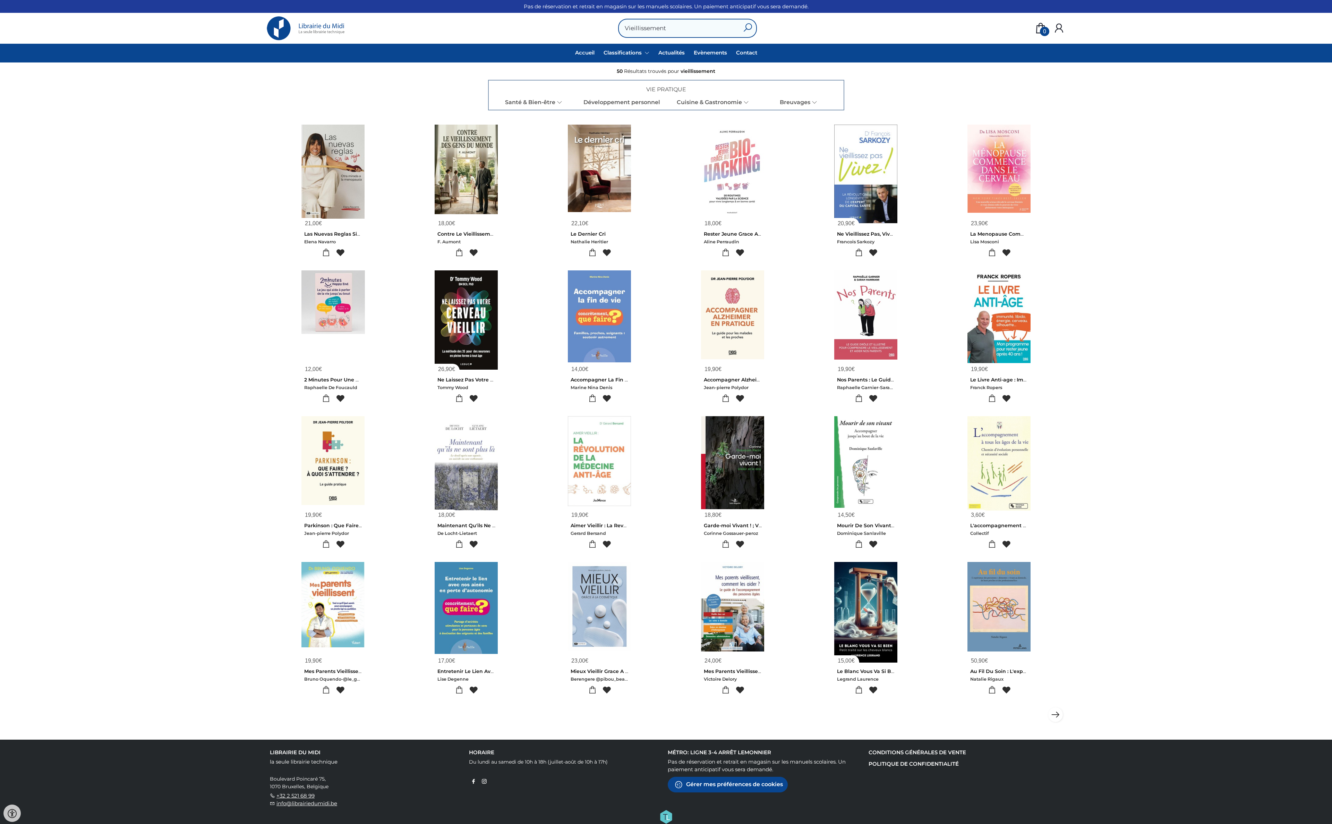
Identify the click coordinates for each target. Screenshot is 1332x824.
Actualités (671, 52)
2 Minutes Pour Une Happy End (344, 380)
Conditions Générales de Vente (917, 752)
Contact (746, 52)
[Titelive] (666, 816)
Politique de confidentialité (914, 763)
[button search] (747, 28)
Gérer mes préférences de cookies (734, 784)
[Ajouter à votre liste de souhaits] (340, 252)
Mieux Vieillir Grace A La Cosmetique (617, 671)
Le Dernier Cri (588, 234)
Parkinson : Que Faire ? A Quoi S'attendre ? (358, 525)
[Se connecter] (1059, 28)
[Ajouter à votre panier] (325, 252)
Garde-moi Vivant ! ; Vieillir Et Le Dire (750, 525)
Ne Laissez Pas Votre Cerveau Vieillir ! (484, 380)
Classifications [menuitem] (623, 52)
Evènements (710, 52)
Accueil (585, 52)
